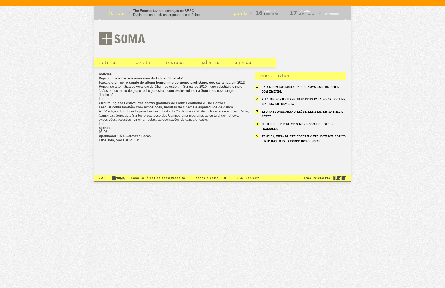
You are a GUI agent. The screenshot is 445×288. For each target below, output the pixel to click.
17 (293, 13)
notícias (108, 62)
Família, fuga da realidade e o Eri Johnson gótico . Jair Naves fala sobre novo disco (304, 139)
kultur (339, 178)
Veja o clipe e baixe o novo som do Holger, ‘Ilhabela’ (141, 78)
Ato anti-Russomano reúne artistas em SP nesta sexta (302, 114)
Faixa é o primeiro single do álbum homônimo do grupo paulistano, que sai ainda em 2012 (172, 82)
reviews (175, 62)
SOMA (122, 38)
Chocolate (271, 14)
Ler (101, 99)
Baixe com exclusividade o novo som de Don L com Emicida (300, 89)
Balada (269, 11)
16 (259, 13)
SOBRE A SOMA (207, 178)
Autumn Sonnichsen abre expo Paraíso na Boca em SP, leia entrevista (304, 101)
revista (141, 62)
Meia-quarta (306, 14)
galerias (209, 62)
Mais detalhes (174, 144)
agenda (243, 62)
